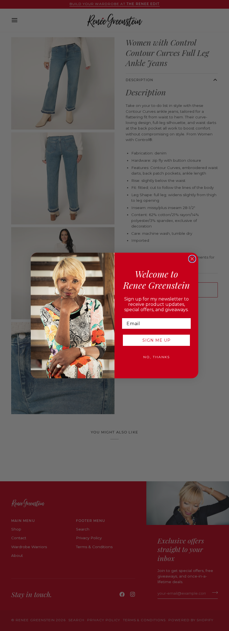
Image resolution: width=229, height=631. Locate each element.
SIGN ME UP (156, 340)
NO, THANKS (156, 357)
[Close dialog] (192, 258)
